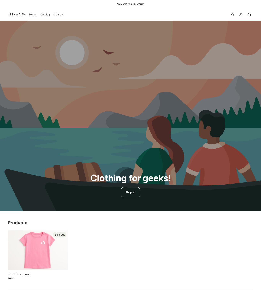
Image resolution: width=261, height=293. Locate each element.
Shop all (130, 192)
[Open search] (233, 14)
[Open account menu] (241, 14)
